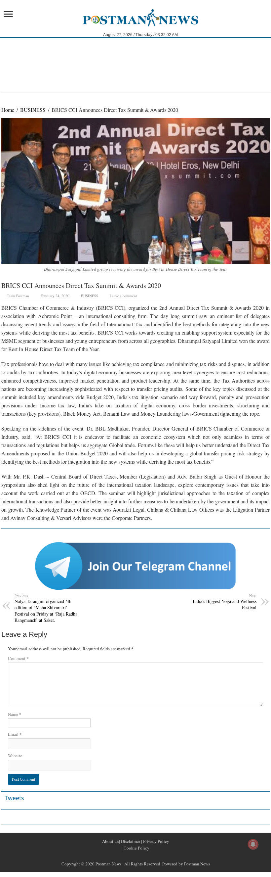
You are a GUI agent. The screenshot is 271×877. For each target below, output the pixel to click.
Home (7, 109)
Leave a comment (123, 295)
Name (14, 714)
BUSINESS (33, 109)
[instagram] (151, 856)
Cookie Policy (136, 848)
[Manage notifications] (253, 844)
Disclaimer (130, 841)
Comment (18, 658)
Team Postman (18, 295)
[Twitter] (135, 856)
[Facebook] (127, 856)
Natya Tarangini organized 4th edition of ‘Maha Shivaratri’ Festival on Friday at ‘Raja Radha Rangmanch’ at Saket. (46, 608)
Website (15, 756)
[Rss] (119, 856)
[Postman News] (135, 17)
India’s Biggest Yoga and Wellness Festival (224, 602)
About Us (110, 841)
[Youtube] (143, 856)
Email (15, 734)
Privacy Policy (155, 841)
